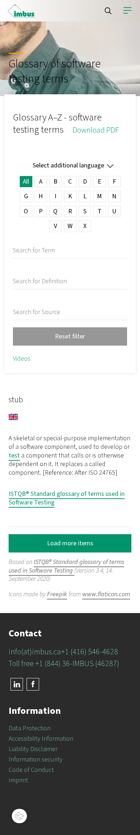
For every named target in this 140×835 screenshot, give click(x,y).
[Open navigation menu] (127, 10)
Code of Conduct (31, 769)
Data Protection (30, 728)
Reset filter (70, 336)
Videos (22, 358)
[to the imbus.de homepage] (21, 11)
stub (16, 399)
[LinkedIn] (16, 684)
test (14, 455)
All (26, 181)
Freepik (57, 594)
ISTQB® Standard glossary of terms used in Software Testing (67, 498)
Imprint (18, 780)
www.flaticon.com (106, 594)
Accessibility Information (41, 738)
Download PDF (96, 130)
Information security (35, 759)
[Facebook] (33, 684)
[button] (108, 10)
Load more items (70, 543)
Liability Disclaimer (33, 749)
